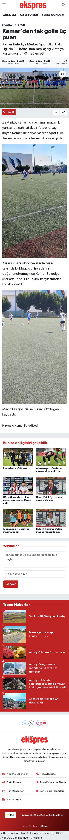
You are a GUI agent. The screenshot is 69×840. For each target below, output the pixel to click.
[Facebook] (25, 723)
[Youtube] (44, 723)
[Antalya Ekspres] (33, 5)
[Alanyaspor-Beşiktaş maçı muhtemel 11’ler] (51, 457)
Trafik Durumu (14, 782)
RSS (12, 815)
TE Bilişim (43, 826)
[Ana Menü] (4, 5)
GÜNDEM (9, 14)
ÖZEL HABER (29, 14)
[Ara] (63, 5)
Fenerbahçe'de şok (15, 468)
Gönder (10, 584)
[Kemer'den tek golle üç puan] (34, 88)
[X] (31, 723)
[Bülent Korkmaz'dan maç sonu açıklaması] (51, 517)
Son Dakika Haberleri (52, 791)
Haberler (7, 25)
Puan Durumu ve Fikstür (53, 782)
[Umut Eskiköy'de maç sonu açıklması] (51, 485)
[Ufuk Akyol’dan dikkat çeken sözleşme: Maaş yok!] (18, 485)
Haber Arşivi (14, 799)
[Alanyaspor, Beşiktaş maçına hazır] (18, 517)
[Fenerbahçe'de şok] (18, 457)
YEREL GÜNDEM (53, 14)
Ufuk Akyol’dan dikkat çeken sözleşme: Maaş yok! (17, 500)
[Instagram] (38, 723)
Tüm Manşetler (15, 791)
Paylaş (10, 112)
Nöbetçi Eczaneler (17, 774)
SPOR (21, 25)
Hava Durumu (48, 774)
